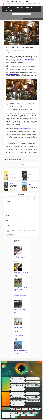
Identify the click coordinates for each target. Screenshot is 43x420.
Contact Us (17, 7)
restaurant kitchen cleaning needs (26, 128)
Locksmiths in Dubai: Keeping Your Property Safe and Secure (33, 176)
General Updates (31, 414)
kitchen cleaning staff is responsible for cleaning (22, 59)
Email (7, 220)
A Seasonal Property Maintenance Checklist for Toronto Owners (32, 382)
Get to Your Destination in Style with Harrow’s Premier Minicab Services (14, 186)
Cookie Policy (38, 408)
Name (7, 215)
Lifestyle (35, 7)
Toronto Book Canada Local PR (17, 2)
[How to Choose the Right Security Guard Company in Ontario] (18, 267)
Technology (12, 10)
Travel (23, 414)
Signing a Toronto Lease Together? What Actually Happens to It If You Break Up (21, 257)
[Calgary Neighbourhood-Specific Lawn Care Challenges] (18, 282)
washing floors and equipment (12, 74)
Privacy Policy (10, 7)
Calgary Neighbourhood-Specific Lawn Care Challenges (18, 382)
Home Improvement (15, 414)
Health (20, 412)
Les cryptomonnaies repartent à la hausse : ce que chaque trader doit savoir (21, 311)
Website (7, 225)
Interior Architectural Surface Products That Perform (18, 404)
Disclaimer (31, 408)
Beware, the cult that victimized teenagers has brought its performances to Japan (20, 335)
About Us (23, 7)
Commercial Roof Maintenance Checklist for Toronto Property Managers (20, 352)
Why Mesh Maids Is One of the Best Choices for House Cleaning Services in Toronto (21, 327)
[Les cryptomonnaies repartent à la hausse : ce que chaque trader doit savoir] (18, 304)
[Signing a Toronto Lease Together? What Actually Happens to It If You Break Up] (18, 250)
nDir (17, 50)
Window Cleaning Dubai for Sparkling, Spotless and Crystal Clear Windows (33, 401)
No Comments (23, 50)
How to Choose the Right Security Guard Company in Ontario (32, 378)
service (16, 109)
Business (28, 7)
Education (34, 412)
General (5, 10)
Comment (8, 201)
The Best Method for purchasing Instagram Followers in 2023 (14, 176)
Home (5, 7)
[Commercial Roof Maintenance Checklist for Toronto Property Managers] (18, 345)
